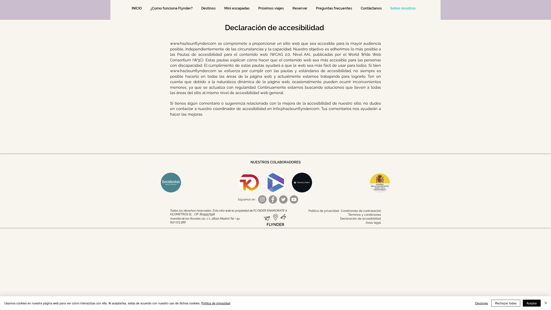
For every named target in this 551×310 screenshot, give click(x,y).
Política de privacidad (215, 303)
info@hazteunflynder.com (296, 108)
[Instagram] (262, 199)
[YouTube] (294, 199)
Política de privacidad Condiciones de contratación (344, 210)
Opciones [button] (481, 303)
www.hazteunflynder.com (193, 43)
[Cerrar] (545, 303)
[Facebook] (273, 199)
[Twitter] (283, 199)
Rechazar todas (506, 303)
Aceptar (531, 303)
